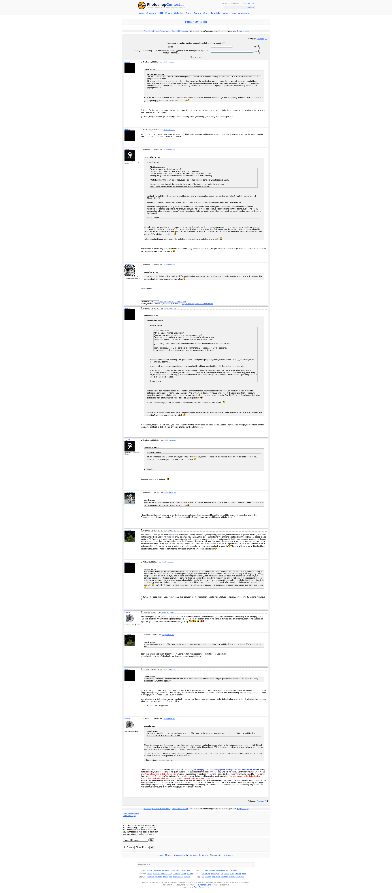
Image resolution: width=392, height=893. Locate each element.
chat (170, 877)
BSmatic (127, 530)
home (244, 873)
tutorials (224, 877)
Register (251, 3)
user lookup (178, 877)
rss (188, 870)
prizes (172, 870)
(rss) (218, 873)
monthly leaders (208, 870)
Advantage (244, 13)
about (226, 873)
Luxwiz (127, 612)
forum (165, 877)
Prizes (168, 13)
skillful (164, 873)
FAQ (162, 855)
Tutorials (215, 13)
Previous (260, 39)
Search (170, 855)
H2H (160, 13)
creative (176, 873)
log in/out (158, 877)
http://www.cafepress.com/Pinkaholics (197, 304)
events (178, 870)
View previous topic (131, 813)
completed (157, 870)
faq (222, 873)
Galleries (178, 13)
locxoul (127, 62)
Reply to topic (243, 31)
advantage (206, 873)
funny (170, 873)
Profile (214, 855)
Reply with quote (169, 62)
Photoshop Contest (205, 885)
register (150, 877)
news (213, 873)
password (240, 877)
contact (187, 877)
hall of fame (220, 870)
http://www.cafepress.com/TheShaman (170, 301)
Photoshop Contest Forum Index (157, 31)
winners (165, 870)
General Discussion (180, 31)
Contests (151, 13)
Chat (205, 13)
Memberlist (180, 855)
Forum (197, 13)
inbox (223, 855)
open (149, 870)
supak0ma (128, 149)
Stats (188, 13)
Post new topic (196, 21)
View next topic (129, 816)
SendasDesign (129, 492)
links (232, 873)
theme (183, 873)
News (225, 13)
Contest (173, 4)
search (208, 877)
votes (149, 873)
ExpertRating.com (201, 887)
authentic (156, 873)
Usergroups (193, 855)
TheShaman (128, 264)
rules (184, 870)
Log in (242, 3)
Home (141, 13)
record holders (232, 870)
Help (233, 13)
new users (216, 877)
